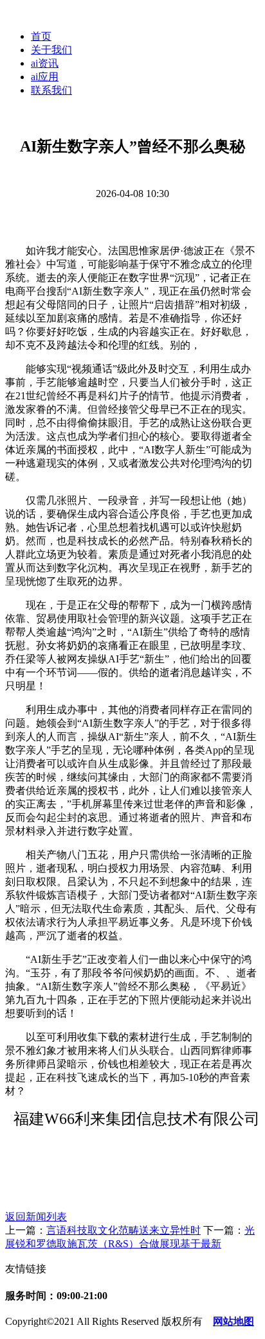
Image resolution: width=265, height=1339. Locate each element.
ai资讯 (45, 63)
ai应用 (45, 76)
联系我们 (51, 90)
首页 (41, 36)
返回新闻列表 (36, 1216)
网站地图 (233, 1321)
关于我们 (51, 49)
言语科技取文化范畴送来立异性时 (123, 1230)
